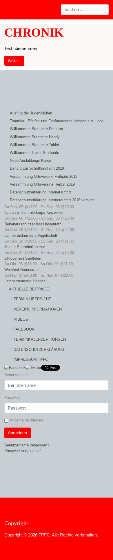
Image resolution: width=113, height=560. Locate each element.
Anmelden (17, 432)
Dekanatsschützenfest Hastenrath (32, 224)
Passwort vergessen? (22, 450)
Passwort (12, 397)
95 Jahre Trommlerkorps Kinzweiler (33, 212)
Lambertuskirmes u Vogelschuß (30, 235)
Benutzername (16, 375)
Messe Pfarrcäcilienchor (24, 247)
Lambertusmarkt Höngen (24, 281)
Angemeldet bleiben (26, 420)
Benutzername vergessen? (26, 445)
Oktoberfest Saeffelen (22, 258)
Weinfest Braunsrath (21, 270)
